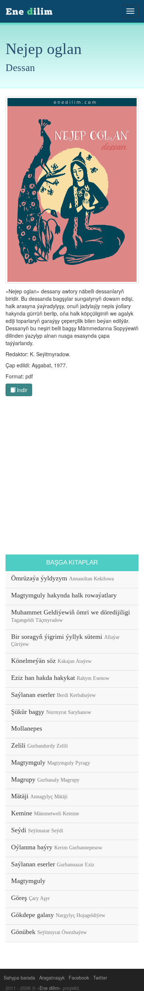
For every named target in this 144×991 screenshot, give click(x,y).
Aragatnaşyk (52, 977)
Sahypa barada (19, 977)
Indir (21, 390)
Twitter (100, 977)
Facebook (79, 977)
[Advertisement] (72, 477)
